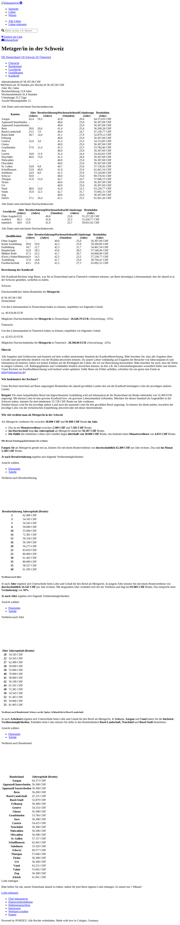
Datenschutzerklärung (20, 901)
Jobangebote (11, 39)
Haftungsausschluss (19, 905)
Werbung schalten (18, 911)
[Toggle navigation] (21, 2)
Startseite (13, 8)
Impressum (14, 908)
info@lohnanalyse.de (13, 372)
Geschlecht (14, 69)
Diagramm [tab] (14, 468)
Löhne (12, 12)
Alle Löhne (14, 21)
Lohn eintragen (9, 892)
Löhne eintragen (17, 24)
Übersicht (13, 63)
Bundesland (15, 66)
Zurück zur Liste (13, 36)
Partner (12, 914)
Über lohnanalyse (18, 898)
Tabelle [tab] (12, 471)
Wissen (12, 15)
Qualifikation (15, 72)
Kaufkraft (13, 75)
